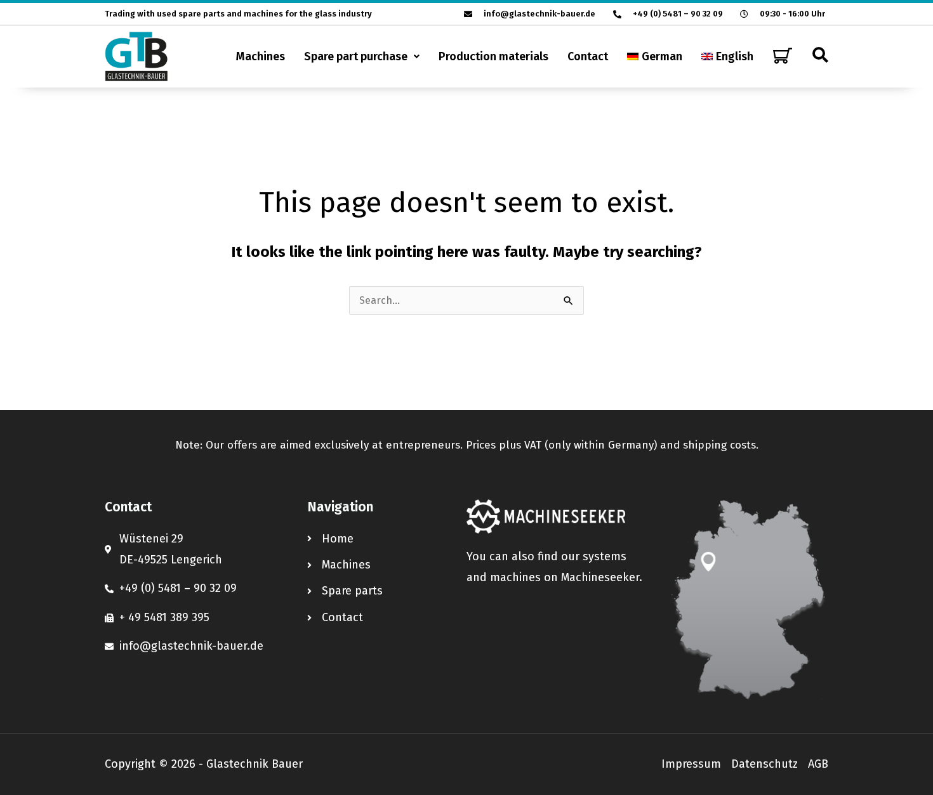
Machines (260, 56)
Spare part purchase (355, 56)
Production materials (493, 56)
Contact (587, 56)
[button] (361, 56)
